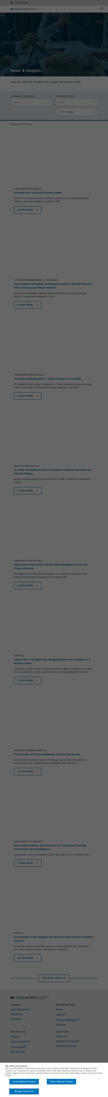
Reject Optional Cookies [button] (61, 1081)
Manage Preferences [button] (24, 1091)
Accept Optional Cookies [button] (24, 1081)
